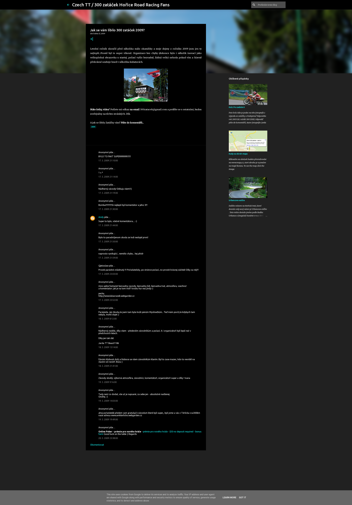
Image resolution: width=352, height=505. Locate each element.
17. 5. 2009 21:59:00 (108, 257)
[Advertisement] (146, 473)
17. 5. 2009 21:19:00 (108, 193)
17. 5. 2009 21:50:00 (108, 241)
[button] (92, 39)
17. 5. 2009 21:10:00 (108, 160)
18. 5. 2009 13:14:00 (108, 347)
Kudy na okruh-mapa (238, 154)
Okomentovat (97, 444)
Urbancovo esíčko (237, 200)
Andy (101, 217)
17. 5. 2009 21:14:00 (108, 176)
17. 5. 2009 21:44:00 (108, 225)
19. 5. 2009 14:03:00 (108, 401)
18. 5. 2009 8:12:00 (107, 318)
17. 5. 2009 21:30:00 (108, 209)
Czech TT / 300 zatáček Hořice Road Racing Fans (121, 4)
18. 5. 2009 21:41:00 (108, 366)
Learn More (229, 497)
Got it (242, 497)
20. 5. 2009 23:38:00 (108, 438)
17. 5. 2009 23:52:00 (108, 300)
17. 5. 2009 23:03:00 (108, 274)
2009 (93, 127)
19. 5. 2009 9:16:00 (107, 382)
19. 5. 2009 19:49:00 (108, 419)
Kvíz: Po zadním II (237, 107)
